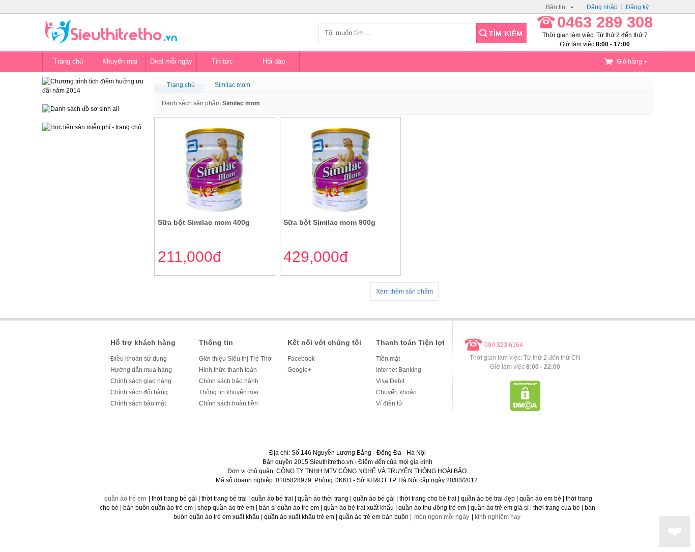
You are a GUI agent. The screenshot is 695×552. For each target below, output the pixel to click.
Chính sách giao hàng (140, 381)
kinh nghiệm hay (497, 516)
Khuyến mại (119, 61)
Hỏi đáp (274, 61)
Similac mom (232, 85)
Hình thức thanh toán (228, 369)
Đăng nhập (602, 7)
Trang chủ (68, 61)
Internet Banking (398, 369)
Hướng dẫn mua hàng (141, 369)
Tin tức (222, 61)
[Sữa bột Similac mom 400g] (215, 212)
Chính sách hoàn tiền (228, 403)
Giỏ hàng (629, 61)
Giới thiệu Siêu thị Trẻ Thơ (235, 358)
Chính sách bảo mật (138, 403)
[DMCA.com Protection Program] (525, 409)
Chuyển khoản (396, 392)
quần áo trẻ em (125, 498)
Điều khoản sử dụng (138, 358)
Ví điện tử (389, 403)
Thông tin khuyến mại (228, 392)
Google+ (299, 369)
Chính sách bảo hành (228, 381)
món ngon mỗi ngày (441, 516)
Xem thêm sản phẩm (404, 291)
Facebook (301, 358)
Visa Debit (390, 381)
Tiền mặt (388, 358)
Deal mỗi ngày (171, 61)
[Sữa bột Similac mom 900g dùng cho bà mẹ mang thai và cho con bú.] (340, 212)
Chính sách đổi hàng (139, 392)
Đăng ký (637, 7)
